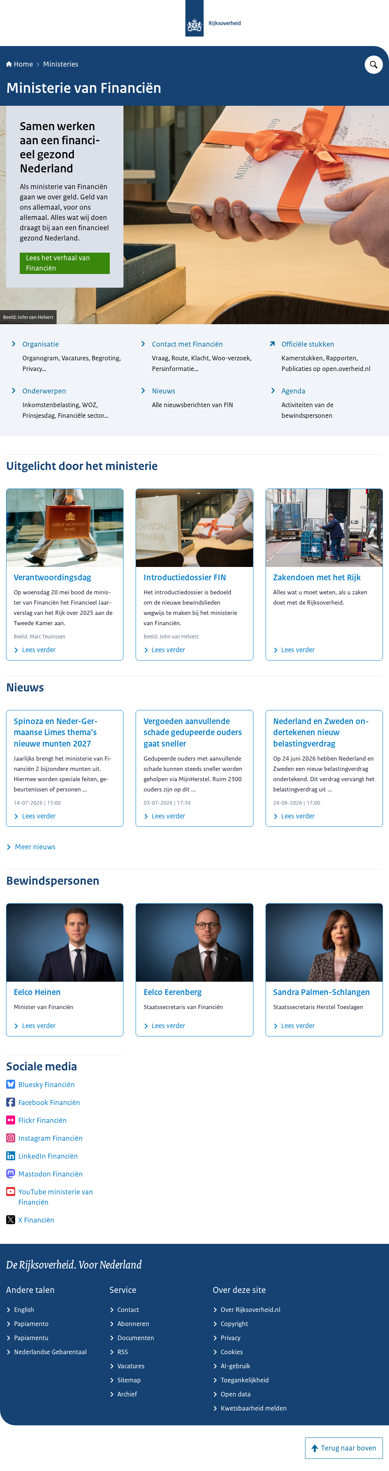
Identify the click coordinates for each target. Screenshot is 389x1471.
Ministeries (60, 64)
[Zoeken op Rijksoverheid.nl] (374, 65)
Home (23, 64)
